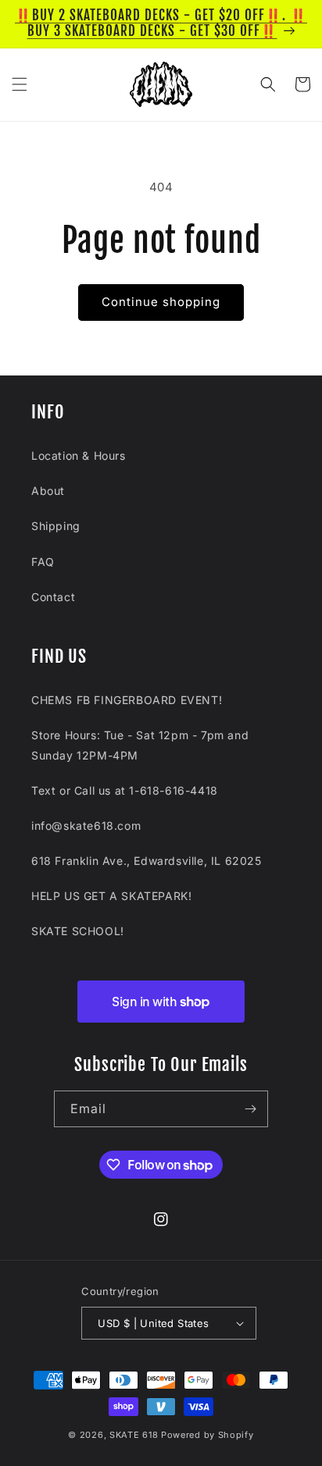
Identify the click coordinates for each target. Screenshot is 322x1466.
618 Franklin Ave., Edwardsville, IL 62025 (146, 860)
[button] (19, 84)
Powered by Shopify (207, 1434)
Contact (53, 596)
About (48, 490)
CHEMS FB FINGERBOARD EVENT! (126, 699)
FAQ (43, 561)
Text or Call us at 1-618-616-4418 (124, 790)
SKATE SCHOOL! (77, 931)
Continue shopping (161, 301)
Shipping (55, 525)
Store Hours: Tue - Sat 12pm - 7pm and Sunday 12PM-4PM (140, 744)
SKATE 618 (133, 1434)
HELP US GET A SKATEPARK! (111, 895)
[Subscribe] (250, 1109)
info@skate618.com (86, 825)
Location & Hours (78, 455)
